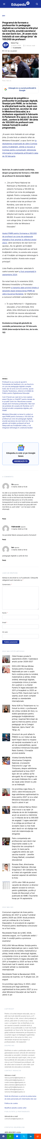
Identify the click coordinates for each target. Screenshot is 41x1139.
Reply (4, 519)
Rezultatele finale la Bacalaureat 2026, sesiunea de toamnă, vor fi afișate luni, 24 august (20, 977)
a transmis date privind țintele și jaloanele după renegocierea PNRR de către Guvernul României (20, 290)
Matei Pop (14, 43)
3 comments (17, 48)
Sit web (5, 632)
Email (4, 622)
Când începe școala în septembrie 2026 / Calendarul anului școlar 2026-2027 (25, 659)
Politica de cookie (11, 1103)
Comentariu (7, 584)
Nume (5, 613)
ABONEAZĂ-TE (21, 461)
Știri (3, 15)
